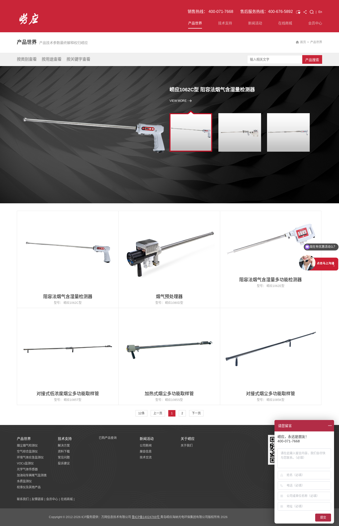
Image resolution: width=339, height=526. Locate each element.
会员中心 (315, 23)
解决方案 (64, 445)
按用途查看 (52, 59)
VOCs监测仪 (25, 463)
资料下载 (64, 451)
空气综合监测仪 (27, 451)
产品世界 (195, 23)
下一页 (196, 413)
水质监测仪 (24, 481)
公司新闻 (146, 445)
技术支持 (225, 23)
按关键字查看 (78, 59)
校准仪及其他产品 (29, 487)
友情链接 (37, 499)
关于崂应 (188, 439)
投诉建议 (64, 463)
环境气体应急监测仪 (30, 457)
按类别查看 (27, 59)
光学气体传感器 (27, 469)
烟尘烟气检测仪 (27, 445)
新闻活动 (255, 23)
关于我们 (187, 445)
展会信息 (146, 451)
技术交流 (146, 457)
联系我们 (23, 499)
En (320, 12)
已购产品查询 (108, 438)
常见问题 (64, 457)
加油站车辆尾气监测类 (32, 475)
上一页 (157, 413)
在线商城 (285, 23)
